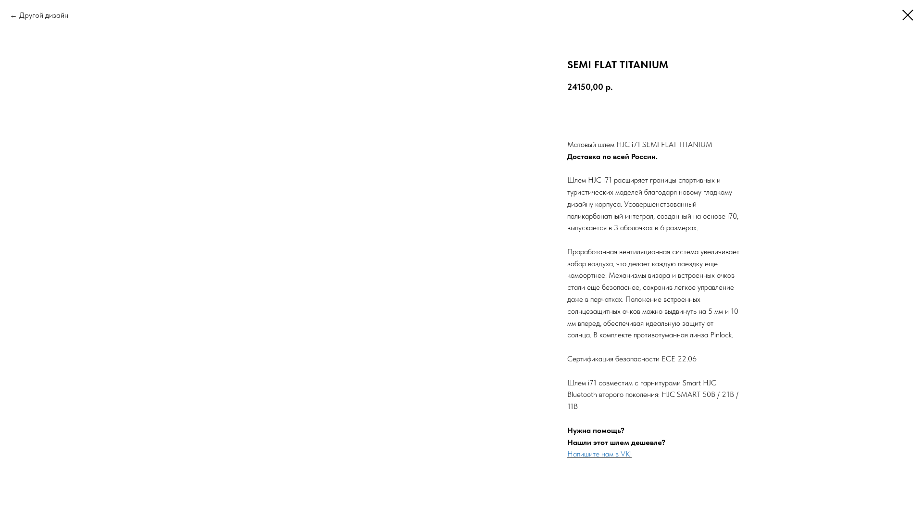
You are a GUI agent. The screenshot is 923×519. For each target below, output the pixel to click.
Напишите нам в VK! (599, 453)
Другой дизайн (43, 15)
